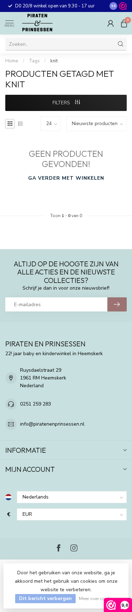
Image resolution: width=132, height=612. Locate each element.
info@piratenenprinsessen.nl (52, 424)
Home (11, 61)
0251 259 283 (35, 404)
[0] (124, 23)
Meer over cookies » (99, 598)
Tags (34, 61)
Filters (61, 102)
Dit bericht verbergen (45, 598)
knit (54, 61)
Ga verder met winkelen (66, 178)
